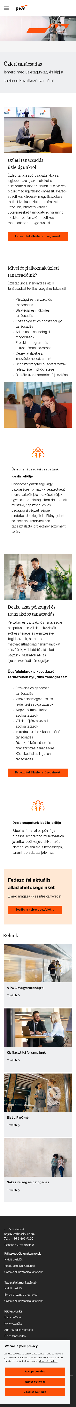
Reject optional (35, 1381)
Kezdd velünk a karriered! (19, 1266)
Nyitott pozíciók (13, 1260)
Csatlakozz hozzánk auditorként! (23, 1272)
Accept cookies (35, 1371)
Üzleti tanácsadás (15, 1336)
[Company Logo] (23, 8)
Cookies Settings (35, 1391)
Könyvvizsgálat (13, 1324)
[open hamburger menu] (6, 8)
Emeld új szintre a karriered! (21, 1295)
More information (48, 1361)
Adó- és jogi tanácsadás (18, 1330)
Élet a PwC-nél (12, 1317)
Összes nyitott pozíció (19, 1245)
